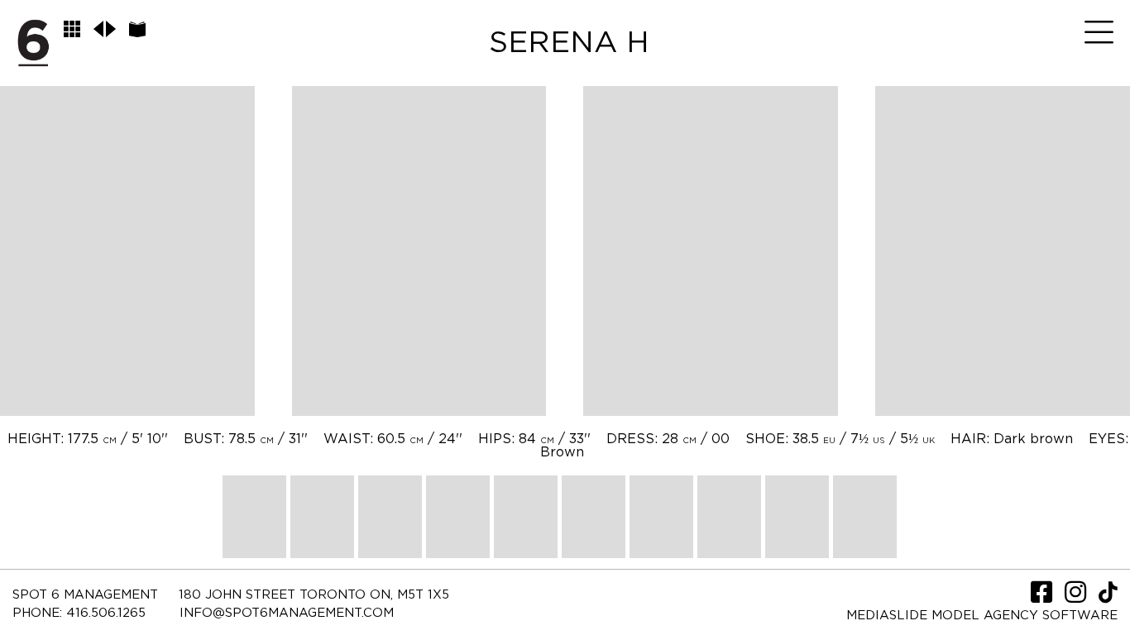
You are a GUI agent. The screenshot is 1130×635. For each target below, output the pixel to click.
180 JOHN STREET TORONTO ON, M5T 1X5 (314, 595)
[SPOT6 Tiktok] (1108, 597)
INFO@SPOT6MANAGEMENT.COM (287, 613)
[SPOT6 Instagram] (1077, 597)
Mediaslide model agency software (982, 615)
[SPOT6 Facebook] (1043, 597)
